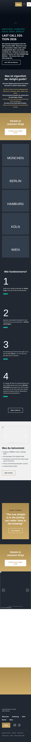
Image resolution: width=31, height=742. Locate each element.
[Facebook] (19, 725)
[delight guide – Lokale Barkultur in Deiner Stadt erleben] (5, 4)
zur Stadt (15, 155)
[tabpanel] (15, 34)
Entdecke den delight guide (15, 132)
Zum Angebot (15, 530)
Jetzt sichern (9, 473)
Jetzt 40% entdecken (11, 62)
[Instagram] (15, 725)
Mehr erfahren (15, 410)
